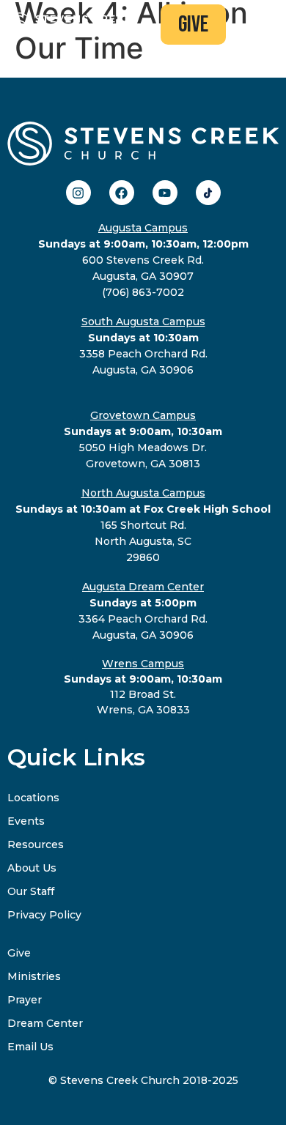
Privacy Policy (44, 914)
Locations (33, 797)
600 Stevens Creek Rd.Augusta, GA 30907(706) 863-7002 (143, 260)
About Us (31, 868)
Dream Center (45, 1023)
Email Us (30, 1046)
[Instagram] (78, 192)
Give (19, 952)
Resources (35, 844)
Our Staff (30, 891)
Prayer (24, 999)
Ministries (34, 976)
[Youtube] (165, 192)
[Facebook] (121, 192)
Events (26, 821)
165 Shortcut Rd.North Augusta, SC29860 (143, 525)
